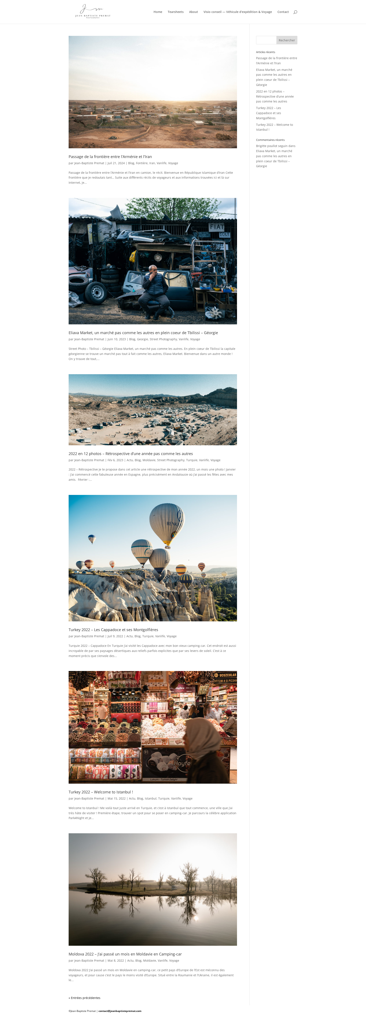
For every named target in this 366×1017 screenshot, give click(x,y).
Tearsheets (176, 12)
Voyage (173, 163)
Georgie (142, 339)
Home (158, 12)
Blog (131, 163)
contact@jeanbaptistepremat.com (119, 1011)
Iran (152, 163)
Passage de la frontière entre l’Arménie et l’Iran (110, 156)
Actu (130, 460)
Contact (283, 12)
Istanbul (151, 798)
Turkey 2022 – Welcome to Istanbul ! (101, 791)
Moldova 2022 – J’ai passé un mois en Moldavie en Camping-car (125, 954)
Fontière (142, 163)
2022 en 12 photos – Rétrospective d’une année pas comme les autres (131, 453)
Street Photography (163, 339)
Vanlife (161, 163)
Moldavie (149, 460)
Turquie (191, 460)
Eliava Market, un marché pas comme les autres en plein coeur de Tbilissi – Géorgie (143, 332)
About (193, 12)
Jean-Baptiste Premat (89, 163)
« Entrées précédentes (84, 998)
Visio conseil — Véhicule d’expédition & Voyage (238, 12)
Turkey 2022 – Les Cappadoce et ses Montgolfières (113, 629)
